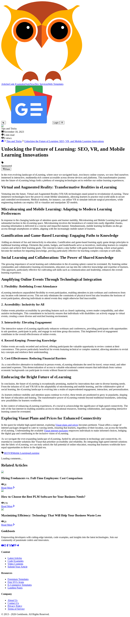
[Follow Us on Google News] (29, 122)
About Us (12, 600)
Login (56, 123)
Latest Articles (15, 558)
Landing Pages (15, 587)
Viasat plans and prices (66, 425)
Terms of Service (16, 608)
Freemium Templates (18, 579)
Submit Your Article (17, 566)
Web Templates (55, 84)
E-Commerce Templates (20, 585)
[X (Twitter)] (10, 545)
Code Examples (15, 561)
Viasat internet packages (56, 430)
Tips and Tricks (14, 141)
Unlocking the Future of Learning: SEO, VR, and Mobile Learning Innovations (64, 141)
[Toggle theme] (3, 122)
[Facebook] (7, 545)
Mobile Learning (20, 453)
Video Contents (15, 563)
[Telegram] (17, 545)
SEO (6, 453)
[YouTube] (2, 545)
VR (10, 453)
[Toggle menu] (62, 122)
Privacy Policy (15, 606)
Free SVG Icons (16, 582)
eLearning (34, 453)
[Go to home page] (2, 141)
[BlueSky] (12, 545)
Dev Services (41, 84)
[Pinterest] (15, 545)
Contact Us (13, 603)
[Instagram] (5, 545)
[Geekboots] (41, 81)
